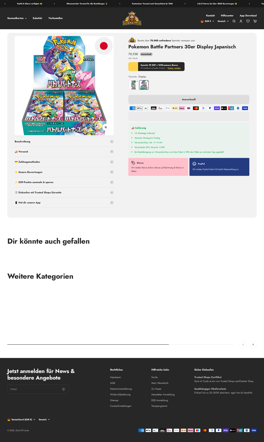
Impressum (115, 377)
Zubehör (37, 18)
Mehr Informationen (239, 186)
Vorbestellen (55, 18)
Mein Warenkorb (159, 383)
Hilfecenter (227, 15)
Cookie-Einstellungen (120, 406)
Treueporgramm (159, 406)
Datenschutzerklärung (121, 389)
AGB (112, 383)
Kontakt (210, 15)
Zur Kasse (156, 389)
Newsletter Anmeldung (163, 394)
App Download (248, 15)
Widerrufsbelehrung (120, 394)
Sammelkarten (15, 18)
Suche (154, 377)
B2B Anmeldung (159, 400)
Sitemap (114, 400)
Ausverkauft (189, 99)
